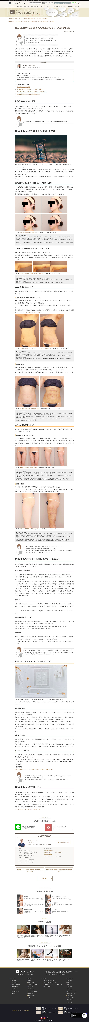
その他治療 (30, 997)
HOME (12, 6)
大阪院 (65, 1007)
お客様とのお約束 (15, 982)
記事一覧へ (44, 878)
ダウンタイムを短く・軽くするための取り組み (28, 809)
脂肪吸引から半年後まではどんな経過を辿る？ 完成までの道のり (59, 870)
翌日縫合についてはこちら (33, 312)
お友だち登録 (86, 26)
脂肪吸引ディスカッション (71, 991)
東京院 (43, 1007)
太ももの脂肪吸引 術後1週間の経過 (29, 529)
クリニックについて (13, 978)
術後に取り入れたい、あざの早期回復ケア (28, 94)
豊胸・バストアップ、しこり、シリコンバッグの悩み (53, 984)
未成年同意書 (69, 1002)
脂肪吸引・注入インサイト (71, 993)
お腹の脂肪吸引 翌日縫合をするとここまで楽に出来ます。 (36, 348)
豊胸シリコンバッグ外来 (32, 984)
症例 (41, 6)
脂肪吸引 (29, 980)
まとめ (19, 96)
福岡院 (65, 1011)
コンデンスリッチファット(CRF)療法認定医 (53, 852)
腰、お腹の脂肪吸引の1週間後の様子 (29, 408)
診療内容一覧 (26, 6)
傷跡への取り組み (15, 986)
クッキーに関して (70, 999)
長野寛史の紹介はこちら (63, 842)
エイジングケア (31, 986)
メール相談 (86, 30)
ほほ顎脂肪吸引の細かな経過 (27, 232)
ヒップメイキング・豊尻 (32, 991)
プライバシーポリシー (71, 997)
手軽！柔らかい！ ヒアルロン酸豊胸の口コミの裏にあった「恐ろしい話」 (30, 870)
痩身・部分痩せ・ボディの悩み (49, 980)
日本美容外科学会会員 (48, 850)
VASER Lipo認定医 (48, 854)
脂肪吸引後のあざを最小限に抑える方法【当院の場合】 (32, 91)
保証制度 (13, 993)
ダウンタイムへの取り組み (16, 984)
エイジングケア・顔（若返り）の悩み (50, 982)
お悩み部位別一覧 (34, 6)
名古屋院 (43, 1011)
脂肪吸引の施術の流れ (16, 991)
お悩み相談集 (69, 989)
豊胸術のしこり (31, 989)
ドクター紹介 (55, 6)
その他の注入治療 (31, 995)
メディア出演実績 (70, 995)
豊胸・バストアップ (31, 982)
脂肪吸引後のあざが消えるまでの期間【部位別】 (30, 89)
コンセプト (14, 980)
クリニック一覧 (62, 6)
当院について (19, 6)
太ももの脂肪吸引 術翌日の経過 (28, 467)
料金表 (48, 6)
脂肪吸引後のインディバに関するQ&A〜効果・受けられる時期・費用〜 (34, 769)
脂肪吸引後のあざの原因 (23, 87)
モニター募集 (76, 6)
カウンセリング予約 (86, 35)
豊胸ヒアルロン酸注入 (32, 993)
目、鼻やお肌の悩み (47, 986)
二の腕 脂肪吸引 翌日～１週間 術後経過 (31, 273)
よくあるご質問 (70, 6)
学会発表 (13, 989)
